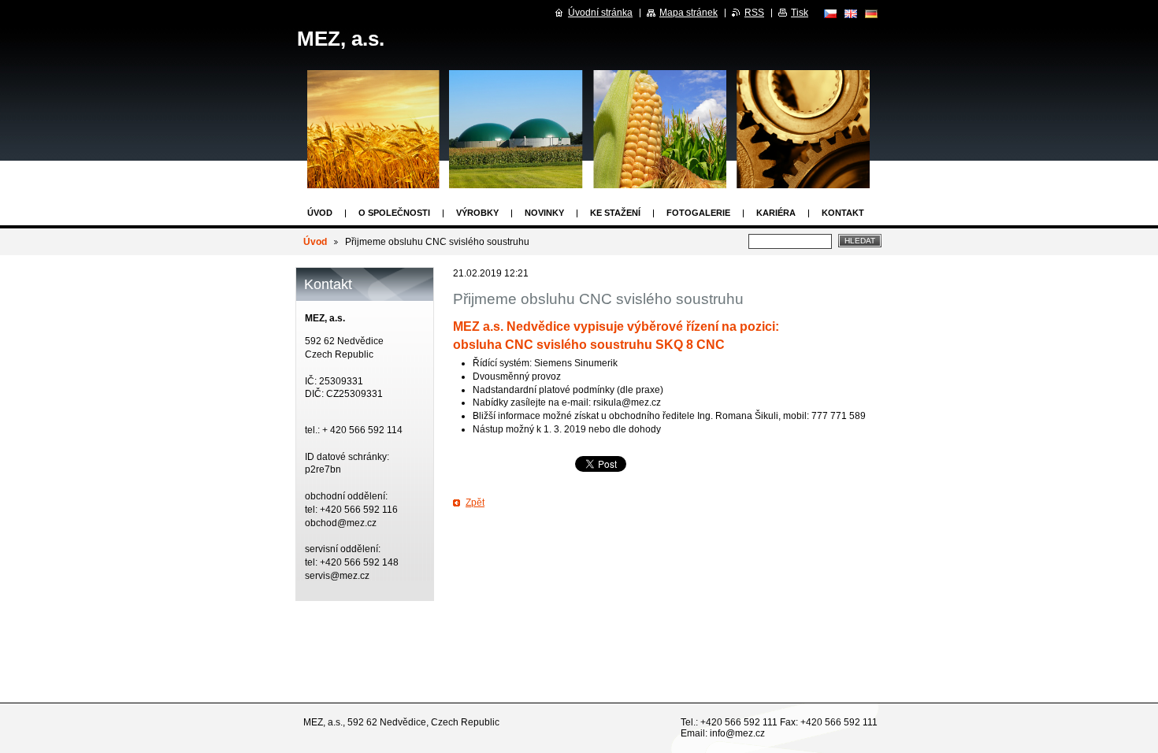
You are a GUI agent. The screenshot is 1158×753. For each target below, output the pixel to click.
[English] (850, 13)
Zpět (475, 502)
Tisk (799, 12)
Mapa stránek (688, 12)
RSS (754, 12)
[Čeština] (830, 13)
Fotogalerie (698, 212)
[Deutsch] (871, 13)
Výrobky (477, 212)
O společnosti (394, 212)
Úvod (319, 212)
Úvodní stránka (600, 12)
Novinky (544, 212)
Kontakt (843, 212)
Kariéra (776, 212)
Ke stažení (615, 212)
